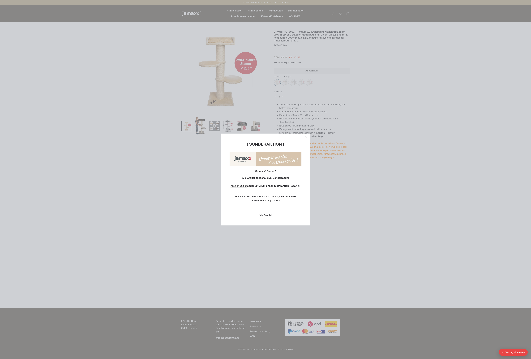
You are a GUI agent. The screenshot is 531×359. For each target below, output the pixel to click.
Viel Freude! (266, 215)
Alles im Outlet (239, 186)
